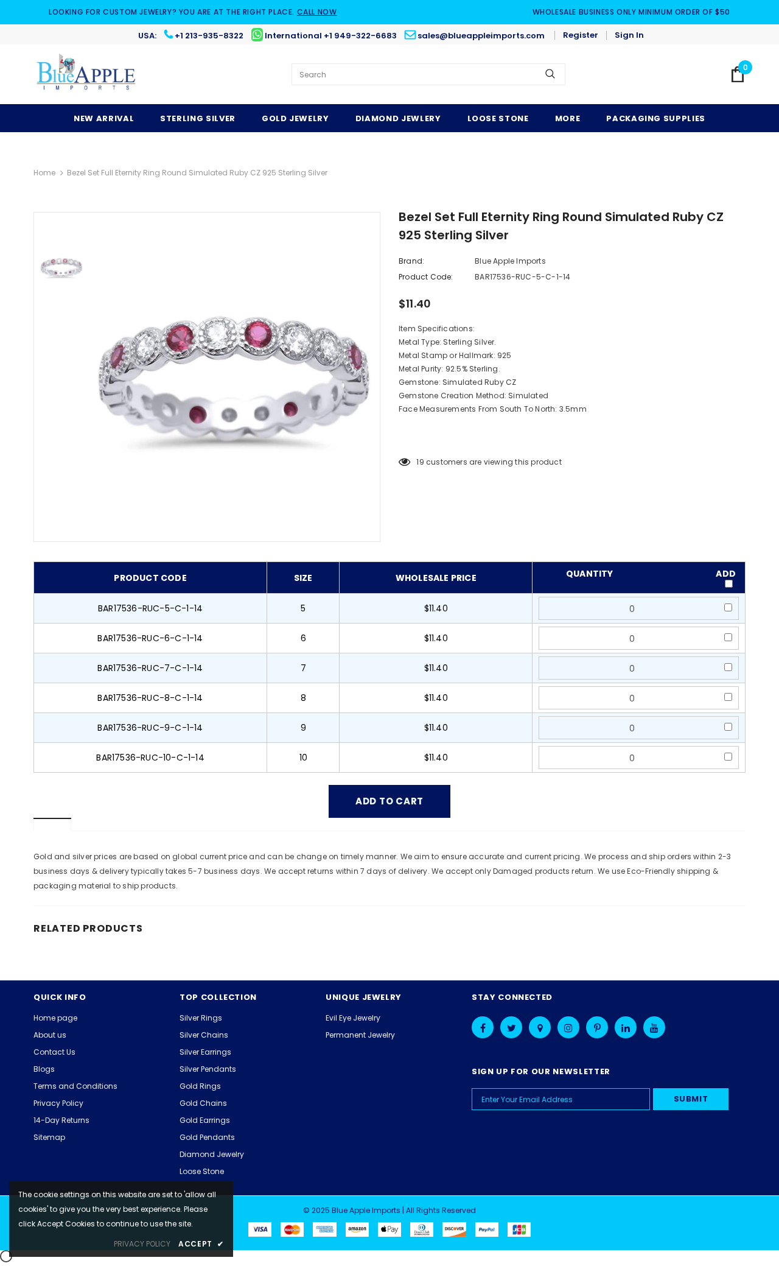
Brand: (411, 261)
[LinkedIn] (626, 1027)
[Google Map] (540, 1027)
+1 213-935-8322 (209, 35)
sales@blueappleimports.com (481, 35)
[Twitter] (511, 1027)
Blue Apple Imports (510, 261)
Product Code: (426, 277)
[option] (234, 376)
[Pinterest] (597, 1027)
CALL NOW (317, 12)
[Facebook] (483, 1027)
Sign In (629, 35)
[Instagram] (568, 1027)
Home (44, 172)
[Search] (550, 74)
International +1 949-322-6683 (331, 35)
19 (420, 462)
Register (580, 35)
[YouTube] (654, 1027)
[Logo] (86, 74)
